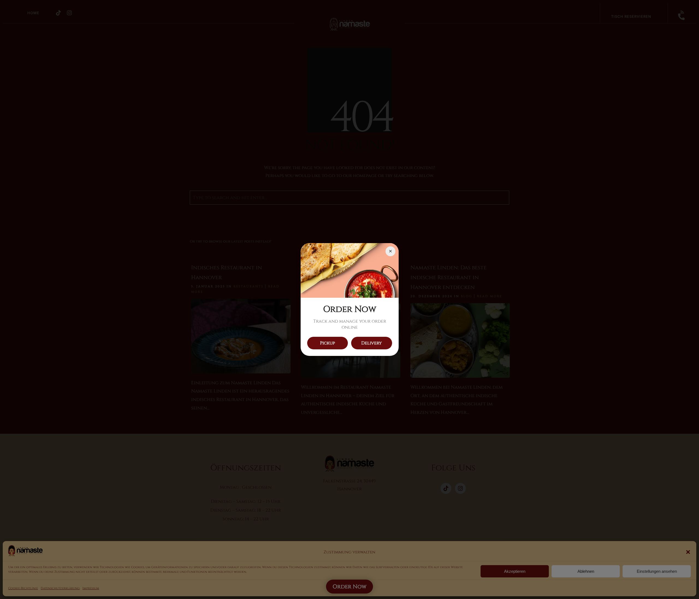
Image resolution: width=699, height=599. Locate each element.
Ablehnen (585, 571)
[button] (688, 552)
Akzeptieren (514, 571)
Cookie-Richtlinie (23, 588)
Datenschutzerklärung (60, 588)
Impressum (90, 588)
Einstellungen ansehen (657, 571)
